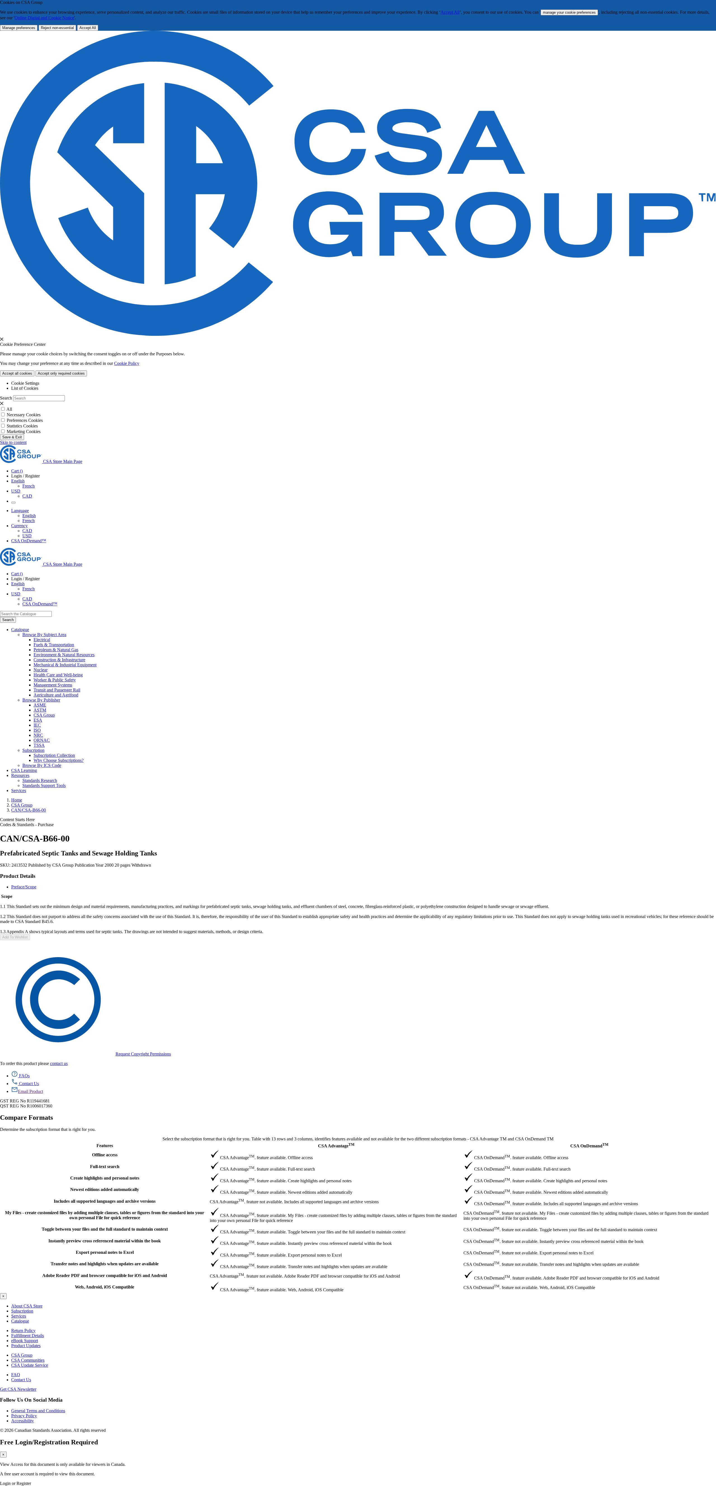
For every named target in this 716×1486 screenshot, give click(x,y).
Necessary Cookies (24, 414)
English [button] (18, 481)
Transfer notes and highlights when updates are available (105, 1263)
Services (18, 1316)
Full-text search (104, 1166)
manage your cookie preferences (569, 12)
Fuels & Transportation (54, 644)
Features (104, 1145)
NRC (38, 735)
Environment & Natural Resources (64, 654)
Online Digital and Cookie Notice (44, 17)
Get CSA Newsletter (18, 1389)
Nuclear (41, 669)
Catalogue (20, 1321)
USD (15, 491)
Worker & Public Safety (55, 679)
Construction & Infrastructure (59, 659)
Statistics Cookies (22, 426)
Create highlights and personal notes (104, 1178)
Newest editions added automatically (104, 1189)
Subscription (22, 1311)
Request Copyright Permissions (143, 1054)
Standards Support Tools (44, 785)
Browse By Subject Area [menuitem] (44, 634)
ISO (37, 730)
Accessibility (22, 1420)
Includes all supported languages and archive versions (105, 1201)
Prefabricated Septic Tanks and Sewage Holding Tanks (78, 853)
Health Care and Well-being (58, 674)
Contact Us (21, 1379)
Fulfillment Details (27, 1335)
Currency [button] (19, 525)
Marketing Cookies (24, 431)
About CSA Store (27, 1306)
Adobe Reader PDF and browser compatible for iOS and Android (104, 1275)
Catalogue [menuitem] (20, 629)
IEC (37, 725)
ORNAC (42, 740)
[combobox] (26, 614)
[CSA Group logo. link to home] (358, 334)
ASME (40, 705)
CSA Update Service (29, 1365)
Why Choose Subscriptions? (59, 760)
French (28, 486)
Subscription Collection (54, 755)
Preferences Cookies (25, 420)
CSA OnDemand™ (28, 540)
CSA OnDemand (589, 1145)
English (29, 515)
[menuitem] (375, 639)
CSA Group (44, 715)
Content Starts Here (17, 819)
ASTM (40, 710)
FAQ (15, 1374)
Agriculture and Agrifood (56, 695)
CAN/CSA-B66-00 (28, 810)
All (9, 409)
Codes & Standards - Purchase (27, 824)
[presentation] (1, 339)
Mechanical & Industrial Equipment (65, 664)
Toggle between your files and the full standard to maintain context (105, 1229)
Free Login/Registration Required (49, 1442)
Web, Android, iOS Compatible (104, 1287)
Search (6, 398)
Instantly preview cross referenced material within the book (104, 1240)
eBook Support (24, 1340)
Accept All (450, 12)
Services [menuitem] (18, 790)
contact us (59, 1063)
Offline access (104, 1154)
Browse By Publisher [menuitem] (41, 700)
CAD (27, 496)
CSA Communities (27, 1360)
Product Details (17, 876)
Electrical (42, 639)
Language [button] (20, 510)
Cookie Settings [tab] (25, 383)
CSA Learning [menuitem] (24, 770)
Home (16, 800)
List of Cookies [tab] (24, 388)
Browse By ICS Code (41, 765)
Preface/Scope (23, 887)
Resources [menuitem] (20, 775)
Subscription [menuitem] (33, 750)
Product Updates (26, 1345)
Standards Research (39, 780)
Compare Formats (26, 1117)
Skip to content (13, 442)
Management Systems (53, 685)
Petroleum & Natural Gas (56, 649)
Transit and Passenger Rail (57, 690)
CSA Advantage (336, 1145)
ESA (38, 720)
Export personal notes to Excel (105, 1252)
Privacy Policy (24, 1415)
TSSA (39, 745)
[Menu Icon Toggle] (13, 502)
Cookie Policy (126, 363)
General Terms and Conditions (38, 1410)
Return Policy (23, 1330)
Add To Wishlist (15, 937)
